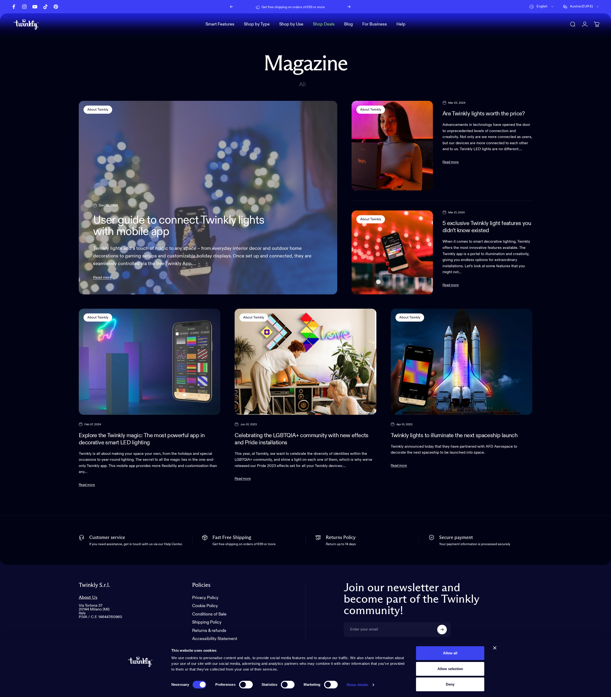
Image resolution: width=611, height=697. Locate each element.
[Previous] (231, 6)
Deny (450, 684)
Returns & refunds (209, 631)
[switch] (246, 684)
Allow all (450, 653)
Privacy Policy (205, 598)
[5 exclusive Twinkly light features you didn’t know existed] (392, 252)
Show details (357, 685)
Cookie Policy (205, 606)
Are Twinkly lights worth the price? (483, 114)
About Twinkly (97, 109)
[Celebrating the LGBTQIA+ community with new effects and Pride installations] (305, 362)
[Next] (349, 6)
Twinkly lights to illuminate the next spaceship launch (454, 435)
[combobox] (541, 6)
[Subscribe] (442, 629)
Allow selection (450, 669)
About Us (88, 597)
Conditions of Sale (209, 614)
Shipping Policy (206, 622)
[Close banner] (494, 648)
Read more (102, 278)
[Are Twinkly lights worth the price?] (392, 145)
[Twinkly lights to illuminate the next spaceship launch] (461, 362)
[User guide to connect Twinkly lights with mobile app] (208, 197)
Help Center (330, 6)
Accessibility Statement (214, 639)
